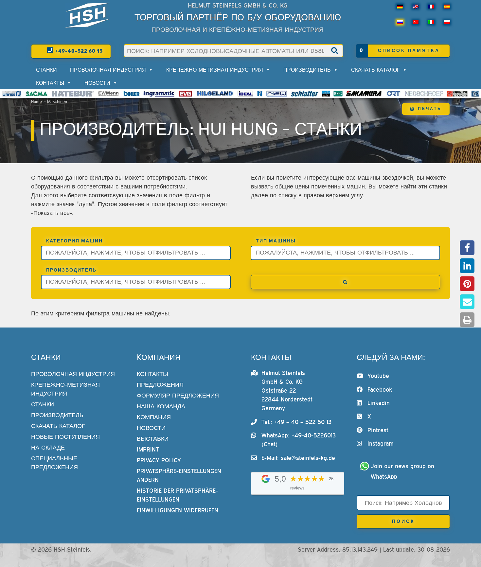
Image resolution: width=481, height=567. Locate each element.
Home (36, 101)
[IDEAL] (245, 93)
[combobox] (136, 253)
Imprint (148, 449)
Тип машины (276, 241)
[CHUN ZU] (457, 93)
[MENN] (109, 93)
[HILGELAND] (215, 93)
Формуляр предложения (178, 395)
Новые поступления (65, 436)
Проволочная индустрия (108, 70)
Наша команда (161, 406)
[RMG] (338, 93)
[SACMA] (36, 93)
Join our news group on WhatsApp (403, 471)
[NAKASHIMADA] (276, 93)
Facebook (379, 389)
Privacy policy (159, 460)
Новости (97, 83)
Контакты (50, 83)
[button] (467, 247)
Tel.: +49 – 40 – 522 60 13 (296, 421)
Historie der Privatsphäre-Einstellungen (177, 495)
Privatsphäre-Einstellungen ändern (179, 475)
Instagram (380, 443)
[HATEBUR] (73, 93)
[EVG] (185, 93)
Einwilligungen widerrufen (177, 510)
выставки (153, 438)
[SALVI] (326, 93)
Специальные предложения (54, 462)
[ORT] (393, 93)
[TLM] (475, 93)
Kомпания (154, 417)
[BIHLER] (131, 93)
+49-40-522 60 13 (78, 51)
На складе (48, 447)
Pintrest (377, 430)
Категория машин (74, 241)
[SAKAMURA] (364, 93)
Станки (46, 70)
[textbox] (137, 252)
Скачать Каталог (375, 70)
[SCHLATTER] (304, 93)
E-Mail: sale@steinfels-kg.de (298, 457)
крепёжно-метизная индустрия (214, 70)
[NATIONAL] (260, 93)
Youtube (378, 375)
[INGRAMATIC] (159, 93)
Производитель (307, 70)
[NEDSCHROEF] (424, 93)
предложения (160, 384)
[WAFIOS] (11, 93)
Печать (430, 108)
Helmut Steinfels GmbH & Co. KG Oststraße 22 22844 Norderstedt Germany (286, 390)
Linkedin (378, 402)
